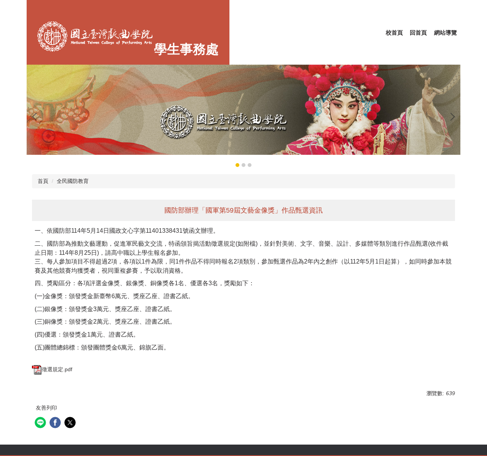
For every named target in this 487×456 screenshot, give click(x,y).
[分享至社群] (41, 423)
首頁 (43, 181)
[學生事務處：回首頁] (95, 38)
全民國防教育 (73, 181)
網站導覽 (445, 32)
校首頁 (394, 32)
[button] (36, 116)
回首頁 (418, 32)
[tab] (237, 165)
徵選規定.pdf (57, 369)
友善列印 (46, 408)
